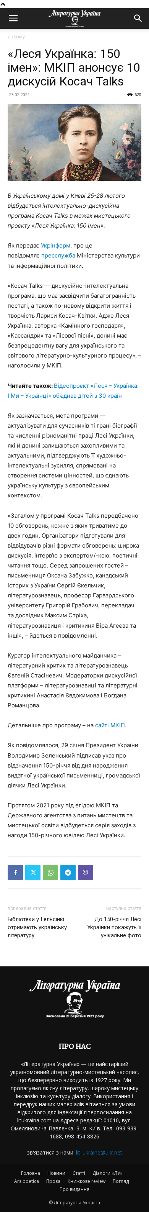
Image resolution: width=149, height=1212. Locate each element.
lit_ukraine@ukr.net (99, 1152)
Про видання (74, 1189)
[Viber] (85, 872)
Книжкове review (86, 1181)
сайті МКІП (109, 725)
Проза (53, 1181)
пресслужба (58, 255)
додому (16, 36)
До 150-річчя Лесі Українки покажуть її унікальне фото (114, 927)
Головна (30, 1173)
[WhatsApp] (50, 872)
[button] (13, 18)
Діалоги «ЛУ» (107, 1173)
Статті (79, 1173)
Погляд (121, 1181)
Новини (56, 1173)
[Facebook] (15, 872)
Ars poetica (26, 1181)
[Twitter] (32, 872)
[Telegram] (68, 872)
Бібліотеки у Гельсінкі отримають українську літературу (37, 927)
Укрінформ (55, 245)
